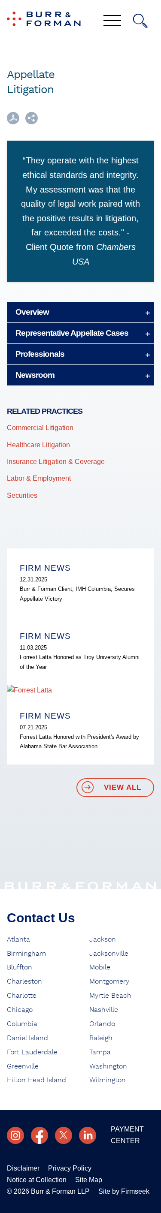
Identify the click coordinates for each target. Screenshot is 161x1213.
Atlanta (18, 939)
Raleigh (100, 1038)
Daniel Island (27, 1038)
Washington (108, 1066)
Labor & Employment (39, 478)
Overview (32, 311)
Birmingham (26, 953)
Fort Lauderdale (32, 1052)
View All (122, 787)
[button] (31, 122)
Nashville (103, 1009)
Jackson (102, 939)
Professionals (39, 353)
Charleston (24, 981)
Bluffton (19, 967)
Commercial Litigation (40, 427)
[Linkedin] (87, 1135)
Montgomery (109, 981)
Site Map (88, 1179)
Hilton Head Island (36, 1080)
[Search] (140, 21)
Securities (22, 495)
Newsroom (35, 374)
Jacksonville (108, 953)
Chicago (20, 1009)
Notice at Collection (37, 1179)
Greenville (23, 1066)
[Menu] (112, 21)
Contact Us (41, 918)
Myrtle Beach (110, 995)
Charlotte (21, 995)
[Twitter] (63, 1135)
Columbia (22, 1023)
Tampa (100, 1052)
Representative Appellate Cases (71, 332)
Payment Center (127, 1135)
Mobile (99, 967)
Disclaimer (23, 1168)
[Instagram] (15, 1135)
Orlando (102, 1023)
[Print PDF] (13, 122)
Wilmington (107, 1080)
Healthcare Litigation (38, 444)
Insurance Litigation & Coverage (56, 461)
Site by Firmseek (123, 1191)
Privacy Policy (69, 1168)
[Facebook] (39, 1135)
